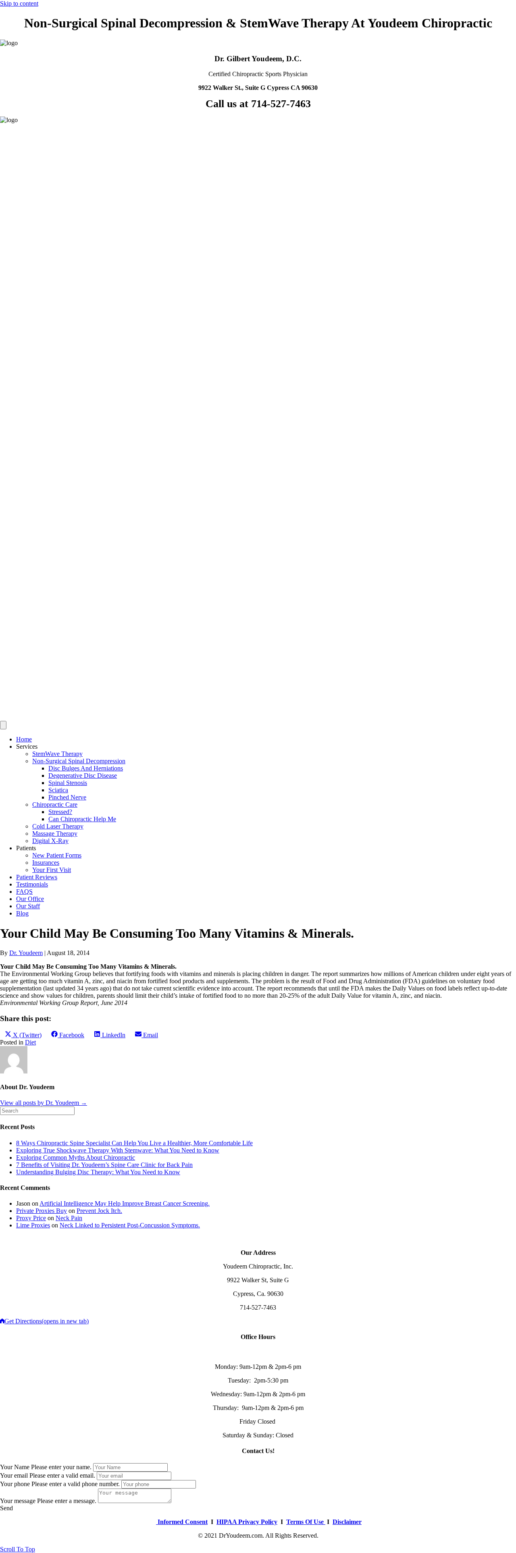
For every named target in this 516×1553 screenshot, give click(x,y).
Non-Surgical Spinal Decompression (78, 761)
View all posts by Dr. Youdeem (43, 1102)
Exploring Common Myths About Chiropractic (75, 1157)
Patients (26, 848)
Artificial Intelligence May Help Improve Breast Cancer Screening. (125, 1203)
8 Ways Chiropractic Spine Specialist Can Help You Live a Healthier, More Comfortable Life (134, 1143)
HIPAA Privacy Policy (246, 1521)
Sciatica (58, 790)
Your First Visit (51, 869)
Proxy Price (31, 1218)
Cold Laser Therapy (57, 826)
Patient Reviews (36, 877)
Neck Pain (69, 1218)
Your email (14, 1475)
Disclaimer (347, 1521)
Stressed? (60, 811)
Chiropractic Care (54, 804)
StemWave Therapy (57, 753)
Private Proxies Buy (41, 1210)
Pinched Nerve (67, 797)
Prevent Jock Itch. (99, 1210)
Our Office (30, 898)
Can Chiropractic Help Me (82, 819)
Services (26, 746)
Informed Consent (182, 1521)
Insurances (45, 862)
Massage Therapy (54, 833)
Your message (17, 1500)
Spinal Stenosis (67, 782)
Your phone (15, 1483)
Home (24, 739)
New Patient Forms (56, 855)
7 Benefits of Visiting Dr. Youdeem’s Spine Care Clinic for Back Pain (104, 1164)
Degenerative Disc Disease (82, 775)
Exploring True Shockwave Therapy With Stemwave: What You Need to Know (117, 1150)
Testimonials (32, 884)
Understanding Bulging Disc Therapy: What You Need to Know (98, 1172)
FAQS (24, 891)
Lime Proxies (33, 1225)
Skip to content (19, 3)
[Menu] (3, 725)
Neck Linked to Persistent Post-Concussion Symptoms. (130, 1225)
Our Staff (28, 906)
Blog (22, 913)
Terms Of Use (305, 1521)
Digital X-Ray (50, 840)
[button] (6, 1508)
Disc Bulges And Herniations (85, 768)
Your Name (14, 1467)
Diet (30, 1042)
